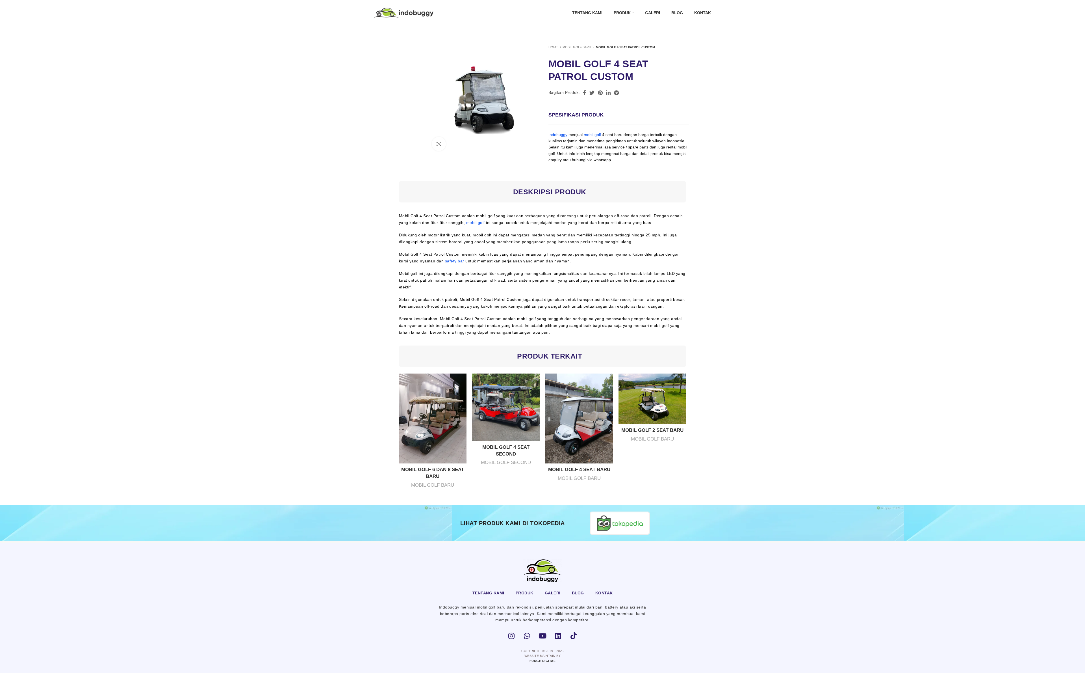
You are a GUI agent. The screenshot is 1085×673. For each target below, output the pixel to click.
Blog (578, 593)
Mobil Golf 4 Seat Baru (579, 469)
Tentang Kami (488, 593)
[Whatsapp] (527, 636)
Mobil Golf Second (506, 462)
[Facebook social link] (584, 93)
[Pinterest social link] (600, 93)
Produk (524, 593)
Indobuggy (557, 134)
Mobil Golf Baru (577, 47)
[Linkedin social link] (608, 93)
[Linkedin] (558, 636)
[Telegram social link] (616, 93)
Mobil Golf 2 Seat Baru (652, 430)
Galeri (553, 593)
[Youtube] (542, 636)
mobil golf (592, 134)
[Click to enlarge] (439, 144)
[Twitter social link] (592, 93)
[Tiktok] (574, 636)
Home (553, 47)
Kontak (604, 593)
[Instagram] (511, 636)
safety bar (454, 261)
